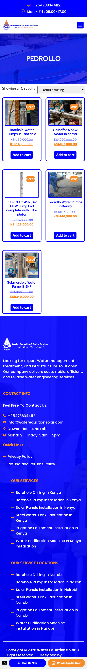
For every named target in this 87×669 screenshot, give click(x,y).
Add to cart (22, 155)
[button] (80, 25)
